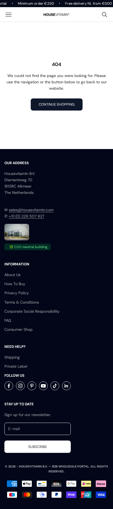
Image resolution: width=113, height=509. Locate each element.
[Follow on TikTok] (55, 386)
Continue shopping (57, 104)
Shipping (12, 357)
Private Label (15, 366)
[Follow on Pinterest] (32, 386)
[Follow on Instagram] (20, 386)
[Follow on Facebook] (9, 386)
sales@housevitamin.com (31, 209)
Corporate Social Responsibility (32, 311)
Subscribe (37, 446)
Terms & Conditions (21, 302)
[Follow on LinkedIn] (66, 386)
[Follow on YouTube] (43, 386)
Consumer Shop (18, 329)
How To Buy (14, 283)
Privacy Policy (16, 292)
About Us (12, 274)
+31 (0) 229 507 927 (26, 216)
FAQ (7, 320)
